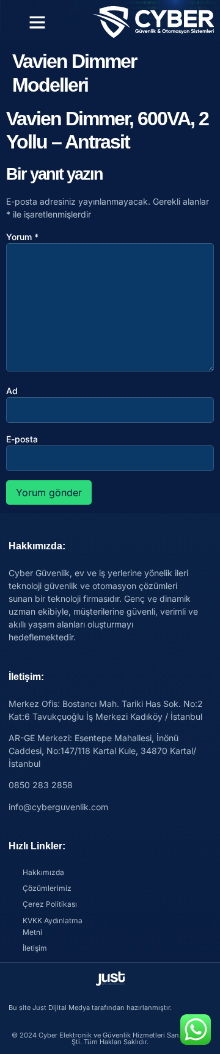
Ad (12, 391)
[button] (37, 22)
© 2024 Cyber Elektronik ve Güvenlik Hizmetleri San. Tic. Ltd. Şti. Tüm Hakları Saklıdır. (110, 1038)
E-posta (22, 439)
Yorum (22, 237)
